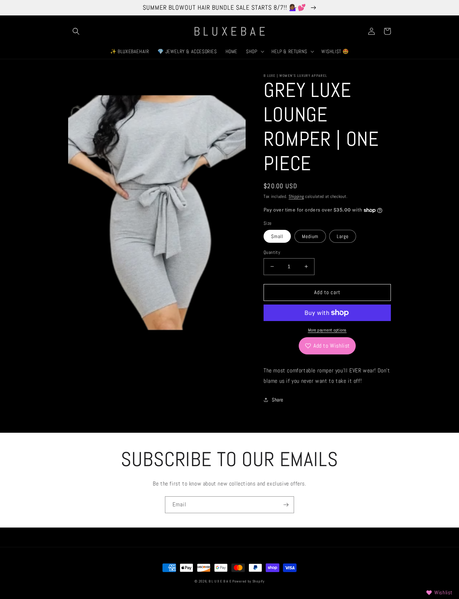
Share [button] (277, 399)
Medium (310, 236)
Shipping (296, 196)
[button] (76, 31)
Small (277, 236)
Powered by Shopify (248, 581)
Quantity (272, 252)
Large (343, 236)
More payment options (327, 330)
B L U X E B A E (220, 581)
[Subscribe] (286, 504)
